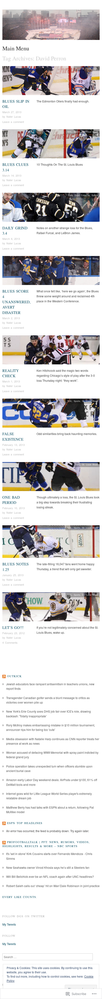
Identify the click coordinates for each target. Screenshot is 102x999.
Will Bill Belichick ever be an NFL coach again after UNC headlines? (50, 876)
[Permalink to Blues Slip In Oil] (51, 82)
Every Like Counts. (19, 897)
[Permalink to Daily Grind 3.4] (51, 208)
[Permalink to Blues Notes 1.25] (51, 543)
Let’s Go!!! (12, 627)
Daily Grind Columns (79, 195)
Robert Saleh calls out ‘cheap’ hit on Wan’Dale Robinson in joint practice (53, 886)
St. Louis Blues (90, 68)
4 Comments (10, 642)
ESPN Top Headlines (24, 823)
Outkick (14, 676)
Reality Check (10, 373)
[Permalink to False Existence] (51, 414)
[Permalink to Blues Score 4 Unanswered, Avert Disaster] (51, 272)
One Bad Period (11, 500)
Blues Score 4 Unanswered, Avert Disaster (16, 302)
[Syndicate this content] (4, 676)
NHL (78, 68)
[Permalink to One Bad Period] (51, 478)
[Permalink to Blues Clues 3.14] (51, 145)
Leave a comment (13, 122)
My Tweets (9, 924)
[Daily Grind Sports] (51, 26)
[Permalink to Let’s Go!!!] (51, 608)
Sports (77, 131)
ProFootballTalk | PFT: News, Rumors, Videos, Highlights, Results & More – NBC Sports (46, 844)
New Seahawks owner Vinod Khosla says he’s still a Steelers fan (47, 867)
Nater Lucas (13, 116)
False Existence (12, 436)
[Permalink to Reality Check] (51, 351)
